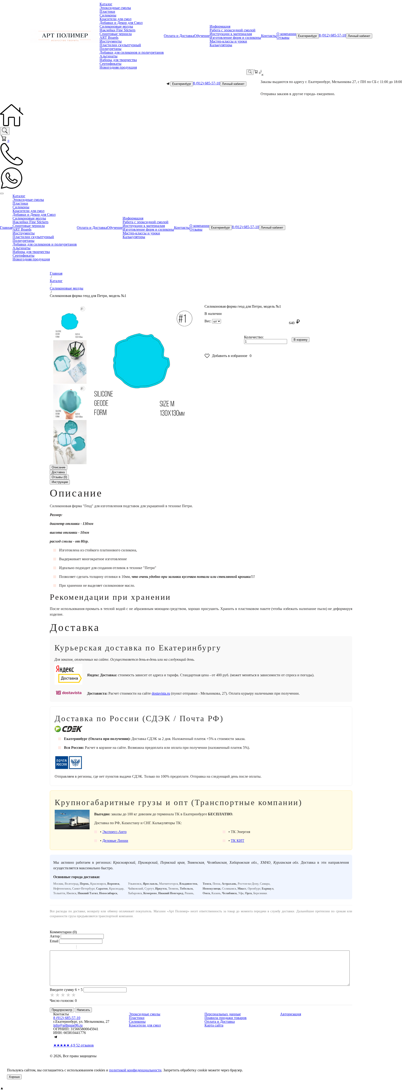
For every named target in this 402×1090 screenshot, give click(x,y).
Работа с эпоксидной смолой (232, 30)
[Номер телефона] (11, 165)
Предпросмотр (62, 1010)
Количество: (254, 337)
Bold (52, 947)
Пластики (107, 11)
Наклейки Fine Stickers (117, 30)
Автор (55, 936)
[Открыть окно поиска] (250, 72)
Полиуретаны (110, 49)
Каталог (106, 4)
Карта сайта (213, 1025)
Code (88, 947)
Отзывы (283, 38)
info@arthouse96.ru (68, 1025)
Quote (82, 947)
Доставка (58, 472)
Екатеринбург (307, 36)
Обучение (202, 36)
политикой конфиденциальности (135, 1070)
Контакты (269, 36)
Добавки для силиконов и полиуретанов (132, 52)
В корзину (301, 339)
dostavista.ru (161, 693)
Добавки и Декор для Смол (121, 23)
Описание (58, 467)
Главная (6, 228)
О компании (286, 34)
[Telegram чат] (168, 83)
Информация (220, 26)
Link (94, 947)
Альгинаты (108, 56)
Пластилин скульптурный (120, 45)
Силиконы (108, 15)
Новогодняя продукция (118, 67)
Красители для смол (115, 19)
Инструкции (60, 482)
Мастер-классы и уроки (228, 41)
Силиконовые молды (116, 26)
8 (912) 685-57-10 (332, 35)
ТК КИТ (237, 841)
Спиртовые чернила (116, 34)
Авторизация (290, 1014)
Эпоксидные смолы (115, 8)
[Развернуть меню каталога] (2, 193)
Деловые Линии (115, 841)
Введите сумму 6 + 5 (66, 990)
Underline (65, 947)
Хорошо (14, 1077)
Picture (100, 947)
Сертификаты (110, 64)
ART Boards (109, 38)
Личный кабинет (359, 36)
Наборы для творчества (118, 60)
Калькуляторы (221, 45)
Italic (59, 947)
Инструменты (111, 41)
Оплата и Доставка (179, 36)
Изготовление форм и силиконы (235, 38)
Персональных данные (222, 1014)
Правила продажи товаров (225, 1018)
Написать (83, 1010)
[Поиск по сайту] (5, 131)
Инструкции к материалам (231, 34)
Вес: (207, 321)
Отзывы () (59, 477)
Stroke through (71, 947)
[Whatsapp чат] (11, 188)
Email (54, 941)
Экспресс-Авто (114, 832)
